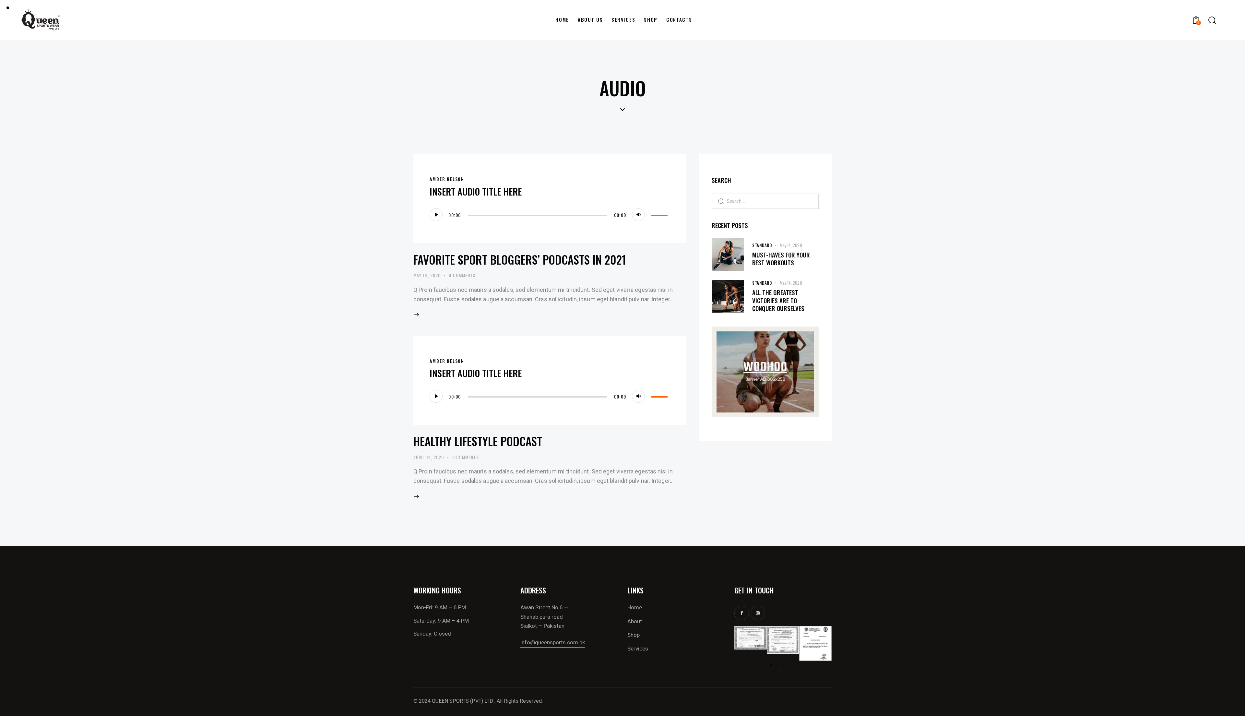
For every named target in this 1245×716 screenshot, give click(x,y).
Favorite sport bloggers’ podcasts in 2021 (519, 259)
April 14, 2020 (428, 457)
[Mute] (638, 214)
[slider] (660, 214)
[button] (742, 643)
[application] (549, 214)
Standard (762, 245)
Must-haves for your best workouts (781, 259)
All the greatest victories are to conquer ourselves (778, 300)
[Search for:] (765, 200)
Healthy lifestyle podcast (477, 441)
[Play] (436, 214)
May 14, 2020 (427, 275)
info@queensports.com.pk (552, 642)
